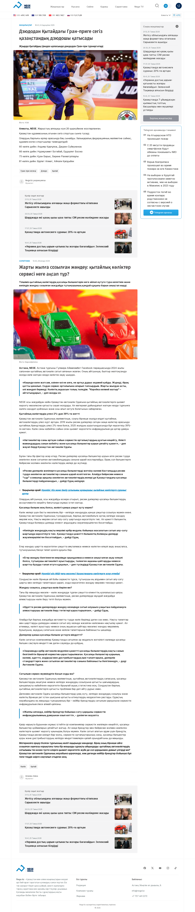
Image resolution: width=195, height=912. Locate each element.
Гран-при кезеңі (28, 171)
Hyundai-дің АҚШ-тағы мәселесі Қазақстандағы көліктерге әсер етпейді (80, 573)
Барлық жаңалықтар (161, 118)
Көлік (23, 766)
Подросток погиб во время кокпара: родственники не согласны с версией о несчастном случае (159, 199)
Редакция (81, 885)
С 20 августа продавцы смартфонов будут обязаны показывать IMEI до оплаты (162, 150)
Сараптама (121, 6)
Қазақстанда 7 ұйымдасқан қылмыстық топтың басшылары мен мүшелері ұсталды (159, 104)
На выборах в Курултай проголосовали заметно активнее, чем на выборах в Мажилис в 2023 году (162, 180)
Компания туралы (84, 891)
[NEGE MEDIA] (21, 5)
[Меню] (179, 6)
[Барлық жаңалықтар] (177, 27)
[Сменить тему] (167, 6)
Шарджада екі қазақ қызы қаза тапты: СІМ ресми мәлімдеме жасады (158, 55)
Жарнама (80, 896)
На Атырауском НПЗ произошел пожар (159, 137)
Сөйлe (90, 6)
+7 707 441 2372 (139, 896)
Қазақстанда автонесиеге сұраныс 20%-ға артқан (158, 69)
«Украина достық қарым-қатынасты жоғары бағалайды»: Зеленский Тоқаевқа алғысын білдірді (158, 85)
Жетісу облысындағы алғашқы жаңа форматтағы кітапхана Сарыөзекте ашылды (160, 39)
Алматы (164, 15)
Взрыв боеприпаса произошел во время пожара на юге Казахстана (162, 165)
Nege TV (139, 6)
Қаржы (104, 6)
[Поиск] (157, 5)
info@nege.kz (138, 891)
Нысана (75, 6)
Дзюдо (44, 171)
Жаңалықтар (57, 6)
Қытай (55, 171)
